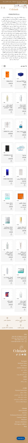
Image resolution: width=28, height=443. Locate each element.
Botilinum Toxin (22, 363)
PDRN (25, 377)
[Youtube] (22, 354)
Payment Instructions (21, 390)
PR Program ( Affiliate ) (20, 424)
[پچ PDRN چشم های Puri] (20, 74)
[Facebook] (25, 354)
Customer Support (22, 417)
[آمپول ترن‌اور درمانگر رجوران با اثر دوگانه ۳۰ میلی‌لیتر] (7, 98)
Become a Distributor (21, 422)
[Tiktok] (17, 354)
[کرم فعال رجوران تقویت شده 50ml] (20, 220)
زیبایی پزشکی (24, 381)
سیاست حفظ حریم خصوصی (20, 395)
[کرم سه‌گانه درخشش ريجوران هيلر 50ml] (20, 245)
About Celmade (23, 410)
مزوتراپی (25, 372)
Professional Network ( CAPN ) (18, 415)
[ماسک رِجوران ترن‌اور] (7, 196)
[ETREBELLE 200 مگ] (7, 148)
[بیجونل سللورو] (20, 196)
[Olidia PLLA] (7, 74)
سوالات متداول (23, 392)
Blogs (25, 426)
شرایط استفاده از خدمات (21, 401)
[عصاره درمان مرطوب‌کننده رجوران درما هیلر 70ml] (20, 98)
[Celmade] (14, 7)
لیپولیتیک (25, 379)
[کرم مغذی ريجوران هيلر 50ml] (20, 270)
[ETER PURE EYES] (7, 172)
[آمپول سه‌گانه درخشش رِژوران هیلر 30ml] (7, 245)
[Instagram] (20, 354)
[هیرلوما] (20, 148)
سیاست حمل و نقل (22, 397)
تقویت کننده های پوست (22, 374)
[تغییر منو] (26, 7)
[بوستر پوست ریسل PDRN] (20, 124)
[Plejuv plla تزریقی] (20, 172)
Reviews (24, 412)
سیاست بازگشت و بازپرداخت (20, 399)
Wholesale (24, 419)
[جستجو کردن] (23, 7)
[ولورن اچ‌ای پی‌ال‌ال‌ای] (7, 294)
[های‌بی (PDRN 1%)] (7, 124)
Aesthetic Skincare (22, 367)
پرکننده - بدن (24, 370)
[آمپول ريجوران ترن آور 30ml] (7, 270)
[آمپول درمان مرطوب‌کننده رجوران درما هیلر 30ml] (20, 294)
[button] (20, 5)
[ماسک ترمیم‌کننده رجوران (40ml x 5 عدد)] (7, 220)
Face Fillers (24, 365)
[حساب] (5, 7)
